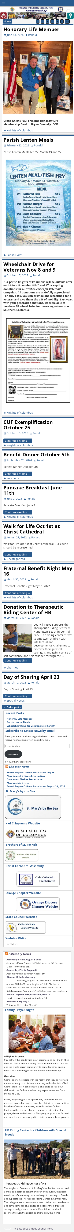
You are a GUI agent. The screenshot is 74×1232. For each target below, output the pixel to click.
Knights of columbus (20, 130)
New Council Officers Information (26, 776)
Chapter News (19, 767)
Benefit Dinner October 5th (36, 454)
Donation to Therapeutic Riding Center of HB (33, 609)
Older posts (12, 707)
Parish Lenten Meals (28, 139)
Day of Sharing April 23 (31, 676)
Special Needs (16, 700)
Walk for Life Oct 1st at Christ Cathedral (31, 529)
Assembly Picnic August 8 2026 (23, 959)
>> (67, 21)
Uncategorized (16, 559)
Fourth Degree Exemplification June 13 (28, 994)
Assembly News (20, 954)
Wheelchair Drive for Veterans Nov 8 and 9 (29, 267)
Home (7, 21)
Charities (12, 667)
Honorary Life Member (31, 29)
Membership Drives (18, 783)
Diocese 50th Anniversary (20, 977)
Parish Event (14, 255)
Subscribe (13, 753)
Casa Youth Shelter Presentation (25, 779)
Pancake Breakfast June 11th (32, 490)
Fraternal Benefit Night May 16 (37, 571)
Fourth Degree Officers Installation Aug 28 (30, 772)
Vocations (13, 478)
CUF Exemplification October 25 (28, 425)
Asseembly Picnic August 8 (21, 970)
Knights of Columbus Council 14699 (33, 1228)
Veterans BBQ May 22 (18, 1001)
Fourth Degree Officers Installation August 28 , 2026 (36, 786)
